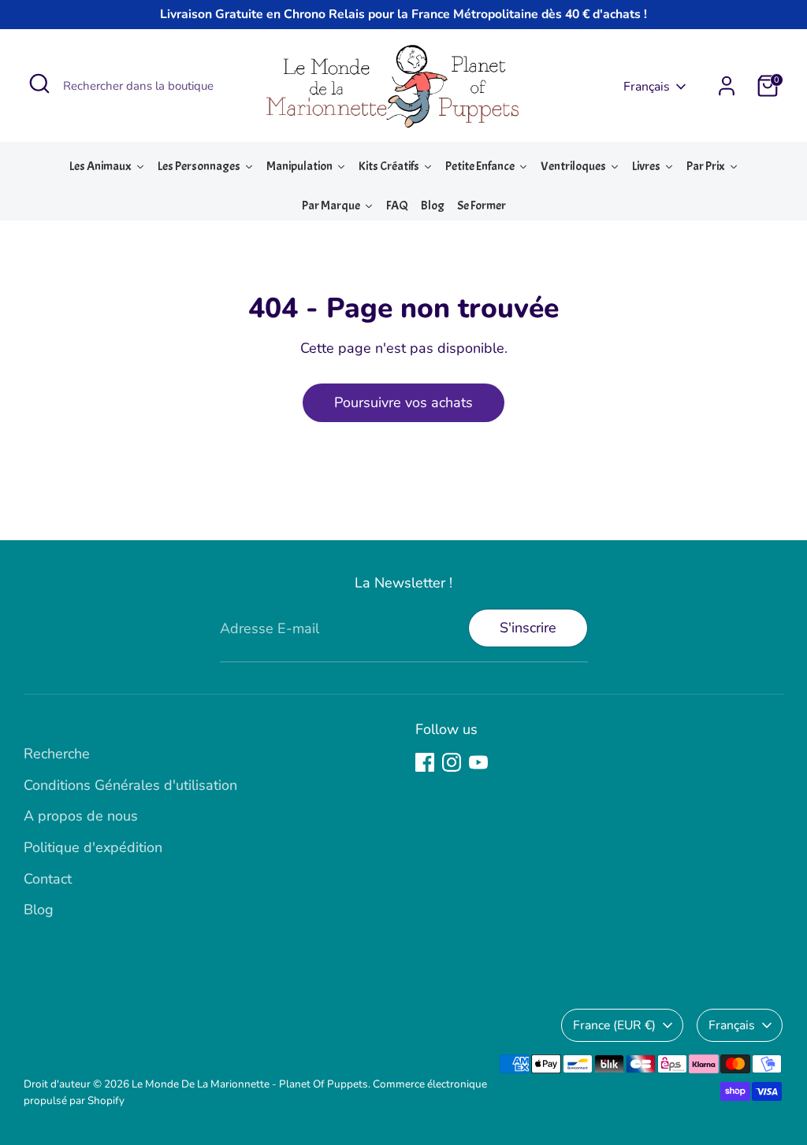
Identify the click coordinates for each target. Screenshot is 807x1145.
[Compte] (726, 86)
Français (646, 86)
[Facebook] (424, 762)
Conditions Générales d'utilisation (130, 785)
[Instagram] (451, 762)
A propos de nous (81, 815)
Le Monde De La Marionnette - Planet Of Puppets (250, 1083)
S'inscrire (528, 627)
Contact (48, 878)
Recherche (57, 753)
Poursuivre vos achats (403, 402)
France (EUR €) (614, 1025)
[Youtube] (478, 762)
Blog (39, 909)
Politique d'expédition (93, 847)
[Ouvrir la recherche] (39, 83)
